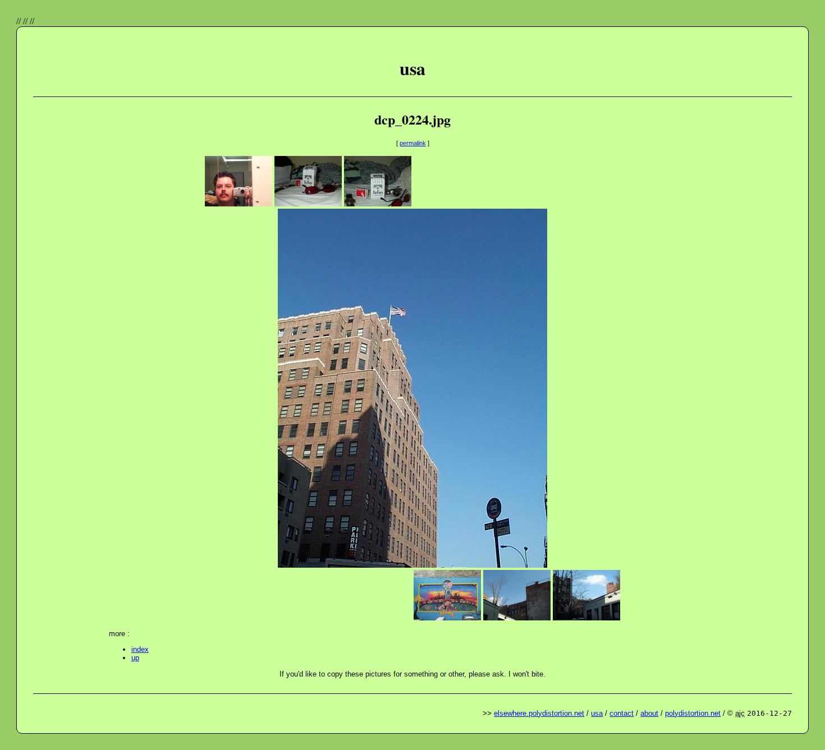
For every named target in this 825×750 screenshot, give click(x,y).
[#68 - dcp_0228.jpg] (586, 617)
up (135, 658)
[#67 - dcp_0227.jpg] (517, 617)
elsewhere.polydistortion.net (539, 713)
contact (621, 713)
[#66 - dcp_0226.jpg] (447, 617)
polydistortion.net (693, 713)
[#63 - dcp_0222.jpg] (308, 203)
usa (597, 713)
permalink (413, 143)
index (140, 649)
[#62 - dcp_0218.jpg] (238, 203)
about (649, 713)
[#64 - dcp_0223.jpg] (377, 203)
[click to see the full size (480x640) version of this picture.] (412, 564)
